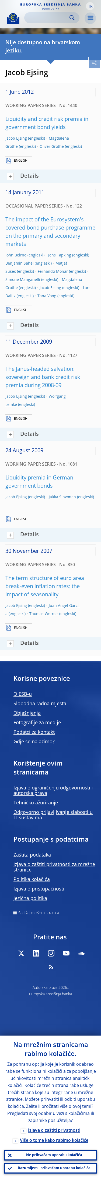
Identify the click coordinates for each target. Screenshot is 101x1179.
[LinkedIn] (36, 953)
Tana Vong (46, 296)
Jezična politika (30, 898)
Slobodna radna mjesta (39, 703)
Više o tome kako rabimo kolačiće (54, 1141)
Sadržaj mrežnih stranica (38, 913)
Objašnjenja (27, 713)
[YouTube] (66, 953)
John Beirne (15, 255)
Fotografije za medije (37, 722)
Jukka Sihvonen (62, 497)
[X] (21, 953)
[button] (90, 6)
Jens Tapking (59, 255)
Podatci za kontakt (34, 732)
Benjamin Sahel (19, 263)
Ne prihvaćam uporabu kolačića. (54, 1155)
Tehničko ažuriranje (35, 803)
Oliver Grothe (52, 147)
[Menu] (90, 18)
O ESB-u (22, 694)
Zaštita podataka (32, 855)
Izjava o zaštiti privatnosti (54, 1130)
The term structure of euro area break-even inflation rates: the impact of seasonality (44, 587)
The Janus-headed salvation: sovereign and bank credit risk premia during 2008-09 (42, 377)
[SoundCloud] (81, 953)
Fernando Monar (53, 272)
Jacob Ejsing (16, 138)
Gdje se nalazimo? (34, 741)
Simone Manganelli (22, 280)
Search (72, 18)
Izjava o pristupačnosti (38, 889)
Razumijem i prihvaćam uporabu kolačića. (55, 1168)
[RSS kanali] (51, 967)
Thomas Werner (43, 614)
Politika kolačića (31, 879)
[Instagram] (51, 953)
